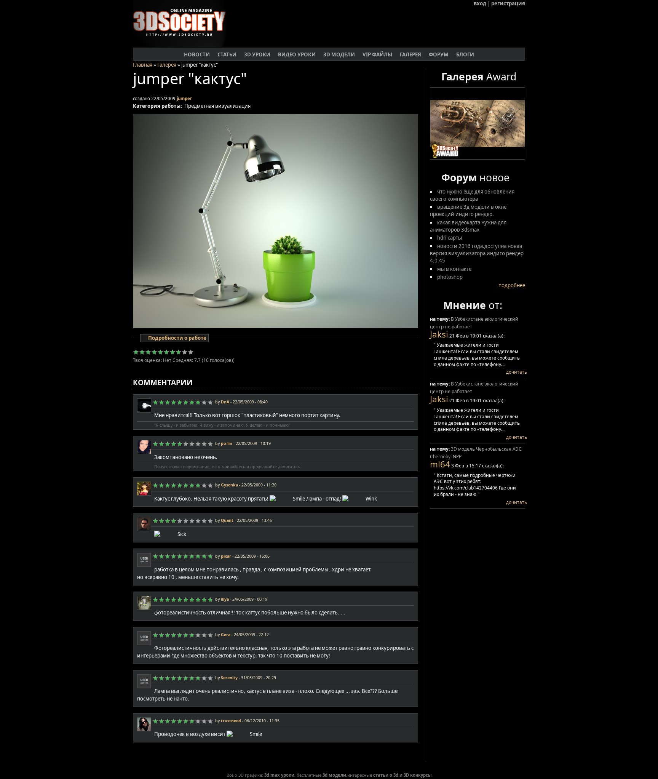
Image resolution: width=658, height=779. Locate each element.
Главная (142, 64)
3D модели (339, 54)
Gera (225, 634)
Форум (439, 54)
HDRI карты (449, 237)
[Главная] (182, 45)
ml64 (440, 464)
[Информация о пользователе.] (144, 410)
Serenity (229, 677)
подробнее (511, 285)
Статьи (226, 54)
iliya (225, 599)
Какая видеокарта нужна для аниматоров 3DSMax (468, 226)
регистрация (508, 3)
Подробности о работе (177, 337)
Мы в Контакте (454, 269)
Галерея (410, 54)
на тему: (440, 319)
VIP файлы (377, 54)
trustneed (231, 720)
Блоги (465, 54)
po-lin (226, 443)
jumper (184, 98)
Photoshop (450, 277)
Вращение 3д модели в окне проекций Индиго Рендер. (468, 210)
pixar (226, 556)
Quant (227, 520)
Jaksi (439, 334)
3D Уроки (257, 54)
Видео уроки (297, 54)
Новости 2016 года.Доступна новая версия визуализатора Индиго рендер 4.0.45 (477, 253)
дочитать (516, 372)
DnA (225, 402)
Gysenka (229, 485)
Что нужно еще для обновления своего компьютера (472, 195)
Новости (197, 54)
